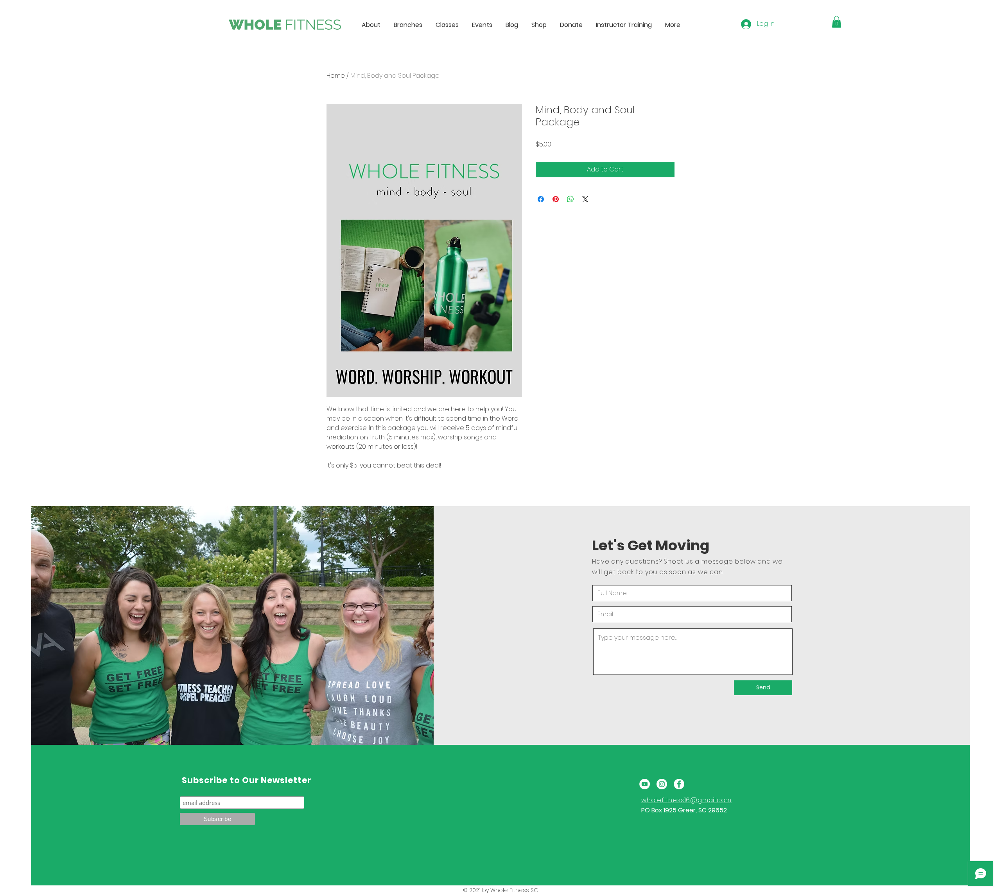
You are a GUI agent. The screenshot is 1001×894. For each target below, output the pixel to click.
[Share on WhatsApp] (570, 199)
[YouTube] (644, 784)
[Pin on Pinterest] (555, 199)
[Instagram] (662, 784)
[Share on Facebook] (540, 199)
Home (335, 75)
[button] (836, 22)
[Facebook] (679, 784)
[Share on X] (585, 199)
